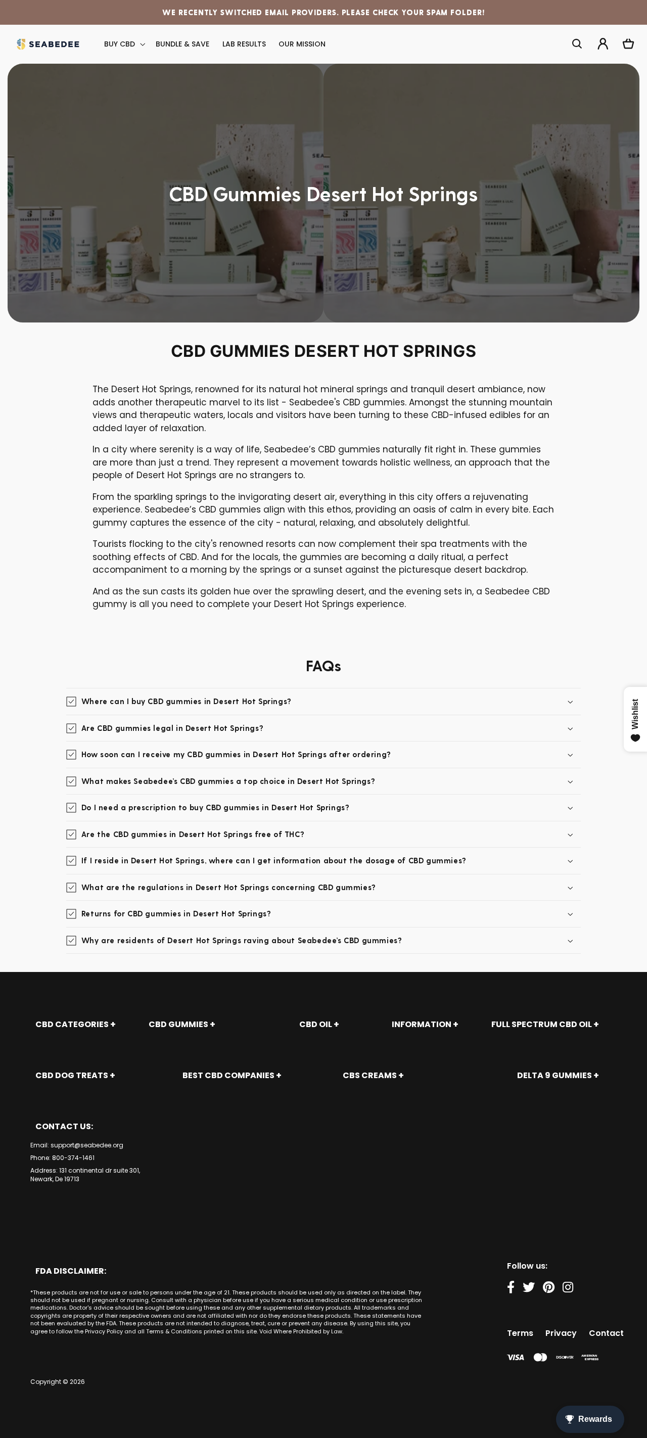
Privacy (561, 1333)
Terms (520, 1333)
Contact (606, 1333)
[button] (124, 44)
